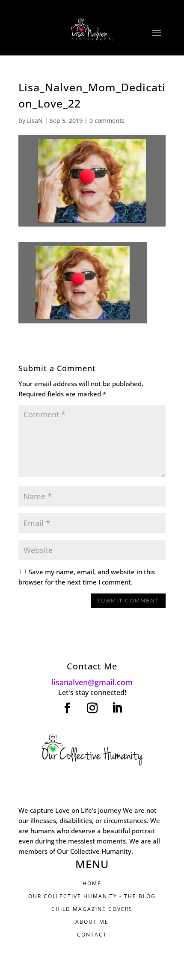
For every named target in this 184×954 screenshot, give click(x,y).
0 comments (107, 120)
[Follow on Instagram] (92, 708)
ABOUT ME (92, 921)
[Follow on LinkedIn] (117, 708)
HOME (92, 883)
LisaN (35, 120)
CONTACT (92, 934)
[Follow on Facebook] (67, 708)
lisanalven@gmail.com (92, 682)
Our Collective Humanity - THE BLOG (92, 896)
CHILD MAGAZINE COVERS (92, 909)
